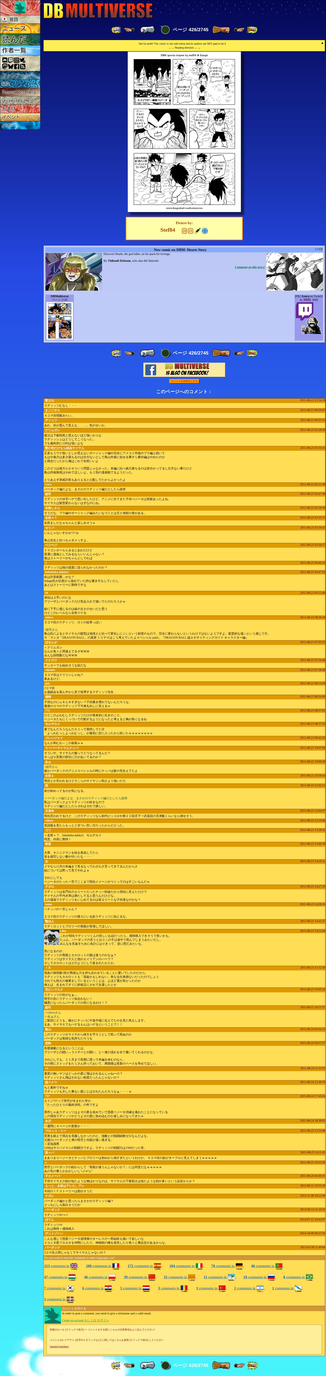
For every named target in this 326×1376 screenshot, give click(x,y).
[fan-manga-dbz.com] (205, 230)
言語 (12, 19)
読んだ (14, 39)
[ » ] (221, 29)
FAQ (5, 83)
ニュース (14, 29)
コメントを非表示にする (184, 381)
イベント (11, 117)
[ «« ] (116, 30)
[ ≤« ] (129, 30)
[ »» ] (252, 30)
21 (190, 231)
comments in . (61, 1266)
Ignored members (59, 1346)
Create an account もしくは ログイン (85, 1320)
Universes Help (18, 100)
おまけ (9, 108)
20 (184, 231)
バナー (9, 125)
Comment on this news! (250, 267)
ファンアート (15, 75)
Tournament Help (19, 92)
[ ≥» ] (239, 30)
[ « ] (147, 29)
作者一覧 (14, 50)
